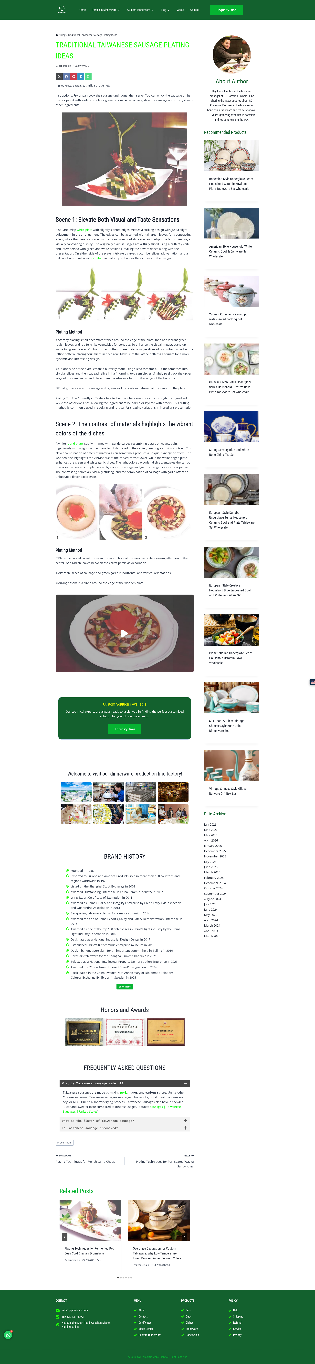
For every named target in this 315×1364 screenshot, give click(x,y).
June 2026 (211, 830)
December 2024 (215, 883)
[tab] (118, 1277)
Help (235, 1310)
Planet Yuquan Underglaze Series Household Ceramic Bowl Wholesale (230, 658)
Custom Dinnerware (138, 9)
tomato (96, 258)
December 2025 (215, 851)
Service (237, 1329)
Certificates (144, 1322)
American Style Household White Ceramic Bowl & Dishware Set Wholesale (230, 251)
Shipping (238, 1316)
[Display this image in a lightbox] (76, 792)
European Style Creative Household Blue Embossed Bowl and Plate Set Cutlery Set (230, 590)
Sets (188, 1310)
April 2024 (211, 920)
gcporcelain (65, 65)
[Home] (57, 34)
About (180, 9)
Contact (194, 9)
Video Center (145, 1329)
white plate (84, 230)
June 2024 (211, 909)
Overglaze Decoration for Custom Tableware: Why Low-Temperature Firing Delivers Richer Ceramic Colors (157, 1253)
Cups (189, 1316)
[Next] (184, 1237)
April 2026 (211, 840)
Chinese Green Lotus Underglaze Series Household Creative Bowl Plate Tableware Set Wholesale (230, 387)
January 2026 (213, 846)
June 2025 (211, 867)
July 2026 (210, 824)
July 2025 (210, 862)
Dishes (189, 1322)
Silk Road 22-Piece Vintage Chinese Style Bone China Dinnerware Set (226, 726)
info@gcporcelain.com (75, 1310)
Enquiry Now (226, 10)
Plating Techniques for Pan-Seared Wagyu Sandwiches (165, 1161)
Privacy (237, 1335)
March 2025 (212, 872)
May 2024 (210, 915)
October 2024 (213, 888)
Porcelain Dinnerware (104, 9)
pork (123, 1092)
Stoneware (192, 1329)
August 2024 (212, 899)
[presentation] (90, 1220)
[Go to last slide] (64, 1237)
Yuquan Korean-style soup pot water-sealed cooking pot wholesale (228, 319)
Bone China (192, 1335)
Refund (237, 1322)
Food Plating (64, 1142)
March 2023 (212, 936)
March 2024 (212, 925)
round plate (75, 443)
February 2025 (214, 878)
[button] (125, 633)
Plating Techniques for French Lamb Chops (85, 1159)
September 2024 (215, 894)
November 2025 (215, 856)
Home (82, 9)
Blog (163, 9)
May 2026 (210, 835)
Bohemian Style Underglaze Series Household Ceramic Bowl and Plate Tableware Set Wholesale (231, 184)
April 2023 (211, 931)
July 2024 (210, 904)
